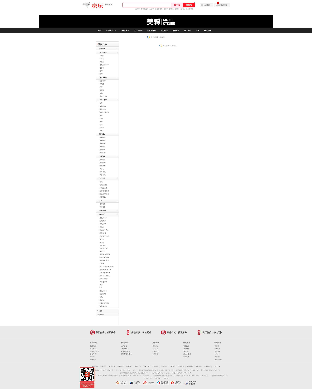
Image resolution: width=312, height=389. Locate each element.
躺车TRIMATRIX (105, 276)
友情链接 (155, 366)
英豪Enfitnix (103, 279)
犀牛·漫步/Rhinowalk (106, 266)
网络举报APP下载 (176, 383)
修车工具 (103, 204)
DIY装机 (217, 349)
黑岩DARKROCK (105, 269)
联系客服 (93, 359)
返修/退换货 (187, 354)
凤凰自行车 (189, 9)
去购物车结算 (222, 5)
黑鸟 (101, 297)
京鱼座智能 (218, 359)
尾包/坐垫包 (103, 185)
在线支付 (155, 349)
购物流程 (93, 346)
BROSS (102, 251)
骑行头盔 (103, 160)
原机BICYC (103, 218)
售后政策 (186, 346)
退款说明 (186, 351)
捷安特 (177, 9)
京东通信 (217, 357)
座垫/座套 (103, 109)
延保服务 (217, 351)
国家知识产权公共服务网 (190, 383)
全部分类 (109, 30)
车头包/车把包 (104, 194)
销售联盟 (164, 366)
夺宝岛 (216, 346)
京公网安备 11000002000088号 (102, 370)
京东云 (166, 378)
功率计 (102, 127)
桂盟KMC (103, 294)
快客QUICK (103, 282)
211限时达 (124, 349)
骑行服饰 (164, 30)
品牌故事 (207, 30)
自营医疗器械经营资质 (166, 370)
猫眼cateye (103, 291)
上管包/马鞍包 (104, 191)
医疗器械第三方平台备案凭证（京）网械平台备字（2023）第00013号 (176, 375)
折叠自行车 (158, 9)
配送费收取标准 (126, 354)
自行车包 (187, 30)
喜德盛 (171, 9)
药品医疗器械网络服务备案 (147, 370)
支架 (101, 124)
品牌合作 (102, 214)
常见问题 (93, 354)
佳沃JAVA (103, 245)
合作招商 (121, 366)
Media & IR (216, 366)
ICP (134, 370)
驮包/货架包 (103, 188)
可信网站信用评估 (122, 383)
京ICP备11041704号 (123, 370)
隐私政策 (198, 366)
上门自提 (124, 346)
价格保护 (186, 349)
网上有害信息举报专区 (163, 383)
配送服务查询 (125, 351)
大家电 (92, 357)
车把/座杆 (103, 106)
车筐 (101, 182)
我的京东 (207, 5)
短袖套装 (103, 140)
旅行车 (102, 68)
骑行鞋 (102, 169)
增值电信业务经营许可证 (219, 375)
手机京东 (147, 366)
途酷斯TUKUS (104, 260)
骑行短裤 (103, 150)
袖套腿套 (103, 166)
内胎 (101, 118)
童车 (101, 71)
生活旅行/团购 (94, 351)
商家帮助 (129, 366)
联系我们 (103, 366)
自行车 (137, 9)
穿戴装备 (175, 30)
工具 (197, 30)
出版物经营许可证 (157, 373)
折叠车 (102, 62)
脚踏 (101, 121)
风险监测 (181, 366)
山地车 (151, 9)
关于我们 (95, 366)
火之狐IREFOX (104, 236)
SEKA (102, 242)
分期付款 (155, 351)
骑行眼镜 (103, 175)
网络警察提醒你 (135, 383)
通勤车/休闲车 (104, 65)
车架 (101, 103)
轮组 (101, 115)
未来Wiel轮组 (104, 230)
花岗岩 (102, 227)
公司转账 (155, 354)
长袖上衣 (103, 143)
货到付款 (155, 346)
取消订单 (186, 357)
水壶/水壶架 (103, 96)
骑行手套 (103, 163)
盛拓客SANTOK (105, 273)
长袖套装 (103, 137)
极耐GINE (103, 233)
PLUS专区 (102, 210)
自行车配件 (151, 30)
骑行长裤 (103, 153)
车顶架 (102, 90)
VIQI (101, 285)
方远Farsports (104, 257)
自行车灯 (103, 81)
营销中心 (138, 366)
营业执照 (205, 375)
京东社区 (173, 366)
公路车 (166, 9)
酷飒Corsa (103, 306)
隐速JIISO (103, 221)
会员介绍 (93, 349)
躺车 (101, 74)
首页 (100, 30)
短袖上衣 (103, 146)
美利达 (182, 9)
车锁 (101, 93)
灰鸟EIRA (103, 224)
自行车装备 (138, 30)
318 (101, 288)
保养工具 (103, 207)
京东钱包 (158, 378)
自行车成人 (144, 9)
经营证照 (146, 375)
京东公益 (207, 366)
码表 (101, 87)
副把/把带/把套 (104, 112)
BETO (102, 239)
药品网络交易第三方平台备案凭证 (187, 370)
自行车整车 (125, 30)
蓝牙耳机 (103, 172)
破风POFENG (104, 303)
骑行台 (102, 130)
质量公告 (190, 366)
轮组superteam (105, 254)
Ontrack (102, 300)
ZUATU (102, 263)
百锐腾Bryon (104, 248)
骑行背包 (103, 197)
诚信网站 (149, 383)
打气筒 (102, 84)
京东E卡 (217, 354)
